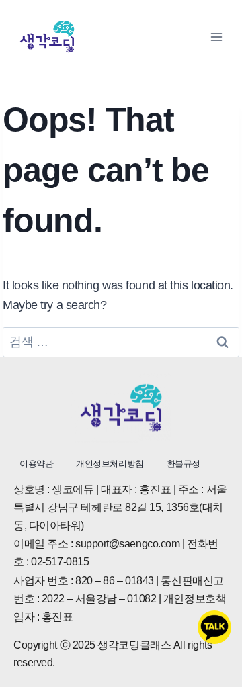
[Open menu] (216, 36)
